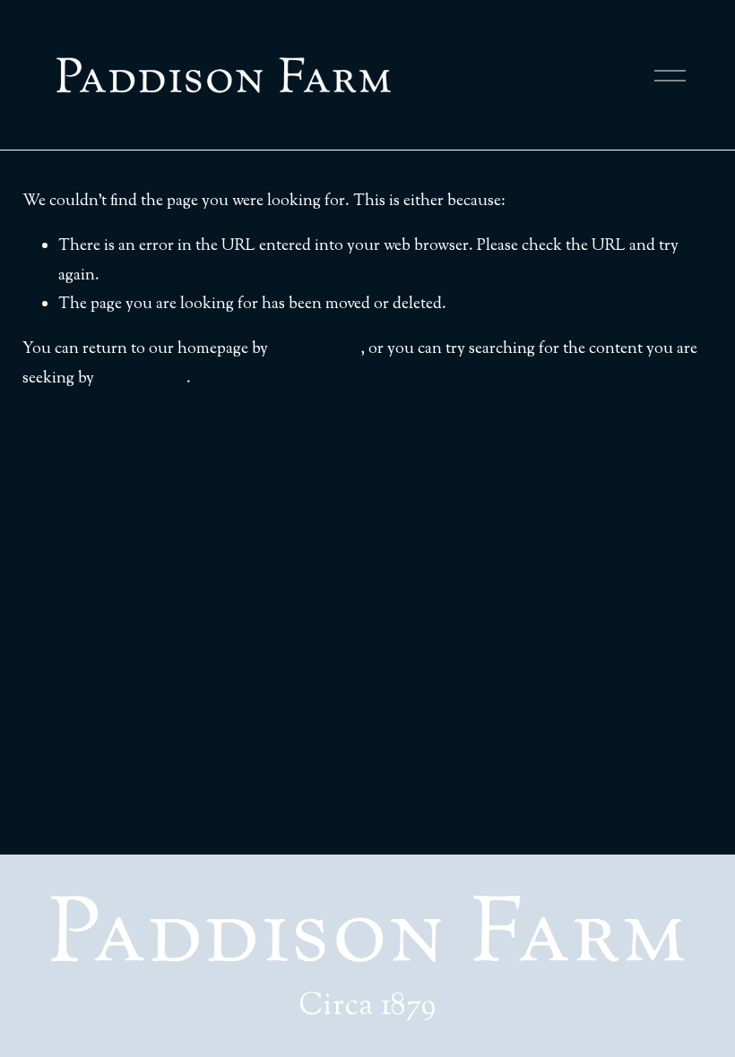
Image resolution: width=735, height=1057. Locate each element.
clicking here (316, 349)
